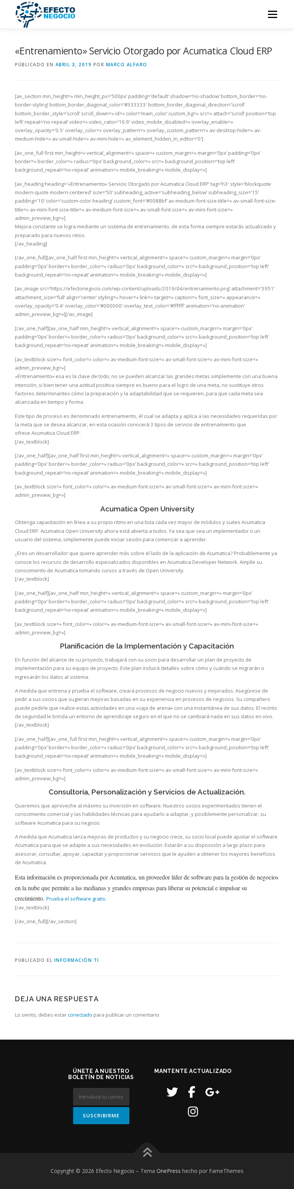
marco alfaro (126, 64)
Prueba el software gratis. (76, 898)
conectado (80, 1014)
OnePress (169, 1170)
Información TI (76, 960)
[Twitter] (172, 1092)
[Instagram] (193, 1111)
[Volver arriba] (147, 1153)
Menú (272, 14)
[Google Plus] (212, 1092)
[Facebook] (191, 1092)
